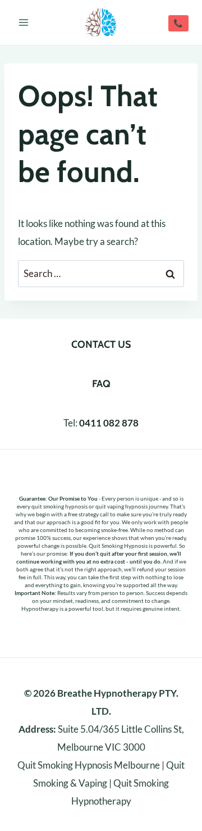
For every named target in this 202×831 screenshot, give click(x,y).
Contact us (101, 344)
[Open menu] (23, 22)
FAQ (101, 384)
